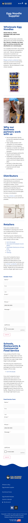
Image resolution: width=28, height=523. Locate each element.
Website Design (8, 517)
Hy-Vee (8, 250)
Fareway (8, 252)
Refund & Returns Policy (17, 515)
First (5, 286)
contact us (12, 196)
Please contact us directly (11, 60)
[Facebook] (12, 508)
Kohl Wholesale (10, 242)
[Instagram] (16, 508)
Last (5, 291)
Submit (7, 334)
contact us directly (11, 264)
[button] (25, 3)
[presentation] (14, 329)
